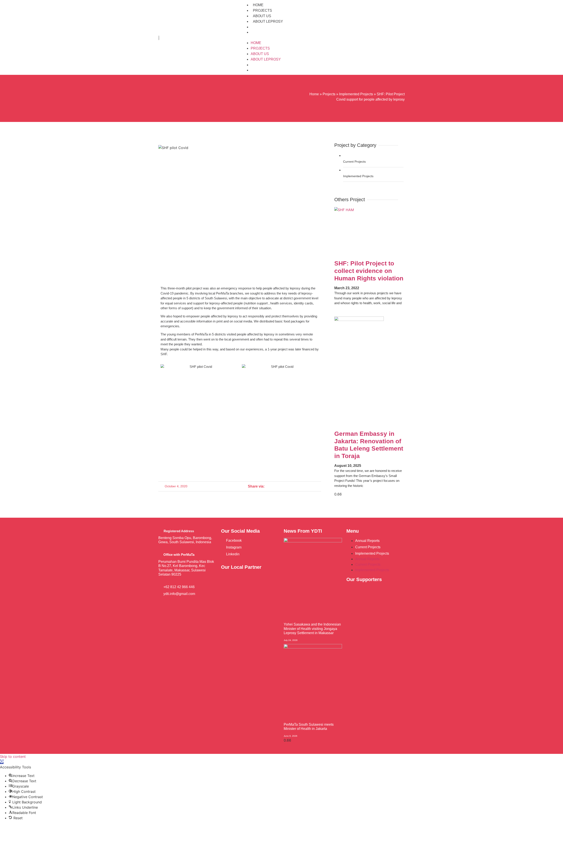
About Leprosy (268, 21)
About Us (262, 16)
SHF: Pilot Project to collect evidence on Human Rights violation (368, 271)
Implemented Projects (356, 94)
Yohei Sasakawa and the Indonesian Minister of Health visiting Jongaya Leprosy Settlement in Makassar (312, 628)
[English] (254, 26)
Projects (262, 10)
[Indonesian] (254, 32)
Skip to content (13, 756)
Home (258, 5)
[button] (323, 37)
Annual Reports (367, 541)
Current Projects (367, 547)
